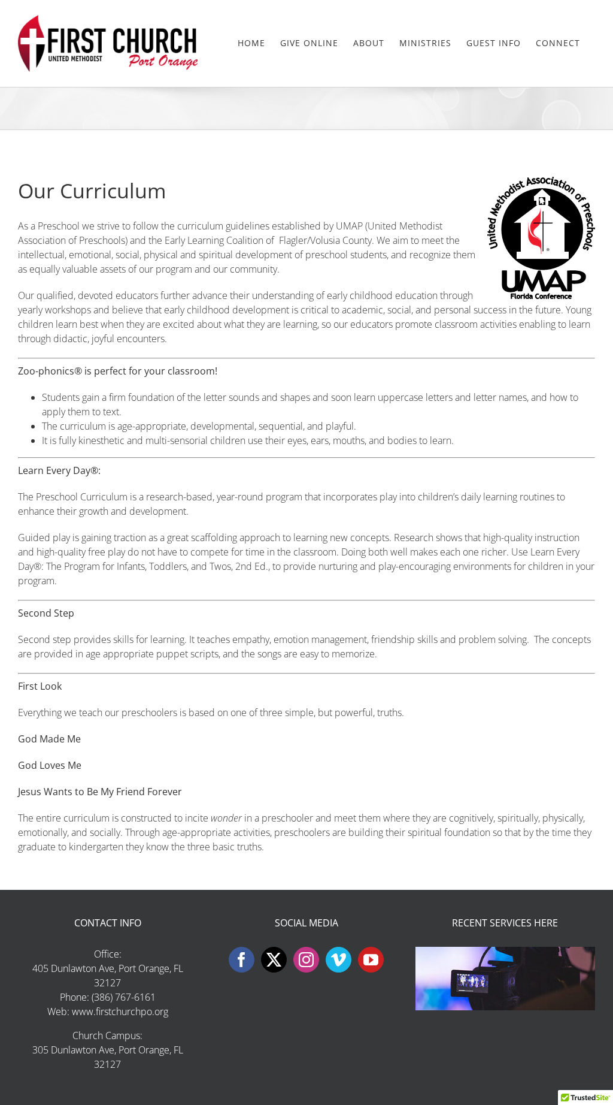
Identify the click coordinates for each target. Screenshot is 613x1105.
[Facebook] (241, 960)
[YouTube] (371, 960)
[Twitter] (274, 960)
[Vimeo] (338, 960)
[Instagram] (306, 960)
